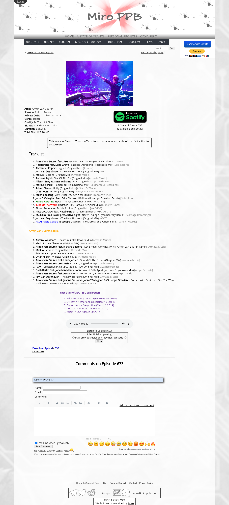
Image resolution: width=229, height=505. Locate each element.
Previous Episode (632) (40, 52)
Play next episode (113, 337)
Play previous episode (87, 337)
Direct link (38, 351)
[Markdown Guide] (107, 403)
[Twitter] (82, 495)
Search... (162, 42)
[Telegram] (73, 495)
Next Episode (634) (152, 52)
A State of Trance (90, 36)
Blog (105, 482)
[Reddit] (91, 495)
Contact (133, 482)
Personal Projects (122, 36)
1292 (150, 42)
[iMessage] (126, 495)
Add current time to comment (137, 405)
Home (69, 36)
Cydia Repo (148, 36)
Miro (131, 503)
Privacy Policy (146, 482)
